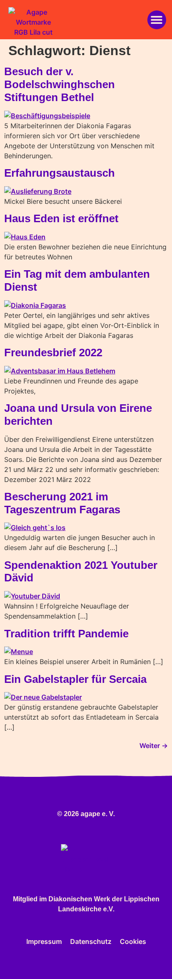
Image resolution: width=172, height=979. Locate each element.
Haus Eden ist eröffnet (61, 218)
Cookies (133, 941)
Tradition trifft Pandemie (66, 633)
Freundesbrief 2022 (53, 352)
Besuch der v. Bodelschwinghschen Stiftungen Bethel (59, 84)
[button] (156, 19)
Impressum (44, 941)
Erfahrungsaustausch (59, 173)
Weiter (153, 745)
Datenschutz (90, 941)
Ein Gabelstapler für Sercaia (75, 679)
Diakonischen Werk (79, 899)
